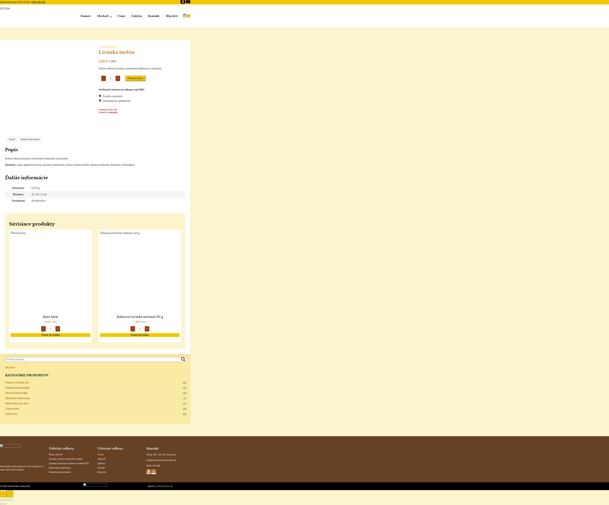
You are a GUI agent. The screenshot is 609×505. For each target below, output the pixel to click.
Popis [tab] (12, 139)
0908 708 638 (38, 2)
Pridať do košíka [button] (50, 335)
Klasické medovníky (17, 387)
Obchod (10, 367)
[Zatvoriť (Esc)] (11, 500)
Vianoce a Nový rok (17, 382)
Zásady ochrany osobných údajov (66, 459)
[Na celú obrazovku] (4, 500)
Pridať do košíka (135, 78)
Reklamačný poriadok (60, 472)
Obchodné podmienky (60, 467)
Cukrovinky (109, 47)
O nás (121, 16)
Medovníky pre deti (16, 403)
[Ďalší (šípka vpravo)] (4, 503)
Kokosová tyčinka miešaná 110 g (140, 317)
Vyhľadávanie (184, 359)
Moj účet (172, 16)
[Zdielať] (7, 500)
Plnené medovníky (16, 393)
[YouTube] (188, 2)
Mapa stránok (56, 454)
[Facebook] (183, 2)
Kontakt (153, 16)
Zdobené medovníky (17, 398)
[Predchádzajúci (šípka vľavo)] (1, 503)
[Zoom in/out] (1, 500)
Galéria (136, 16)
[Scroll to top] (3, 494)
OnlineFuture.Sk (164, 486)
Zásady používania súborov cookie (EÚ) (69, 463)
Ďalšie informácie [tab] (30, 139)
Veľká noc (11, 414)
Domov (86, 16)
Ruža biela (50, 317)
